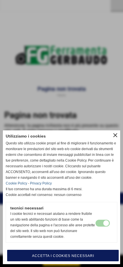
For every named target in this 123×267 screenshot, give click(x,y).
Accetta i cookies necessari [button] (63, 256)
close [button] (115, 135)
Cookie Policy (16, 183)
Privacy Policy (41, 183)
